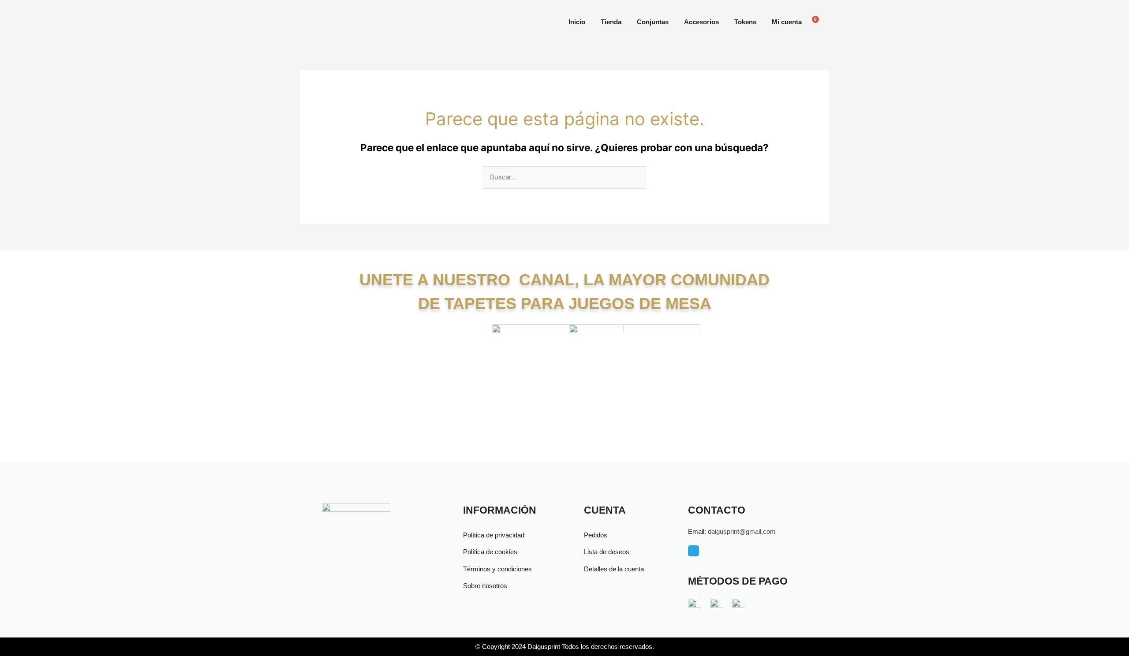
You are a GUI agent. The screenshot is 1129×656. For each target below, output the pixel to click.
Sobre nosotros (485, 585)
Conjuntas (653, 22)
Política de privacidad (493, 535)
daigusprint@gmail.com (742, 531)
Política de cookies (490, 551)
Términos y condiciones (497, 569)
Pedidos (595, 535)
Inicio (576, 22)
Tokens (745, 22)
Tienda (611, 22)
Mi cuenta (787, 22)
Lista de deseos (606, 551)
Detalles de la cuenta (614, 569)
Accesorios (701, 22)
